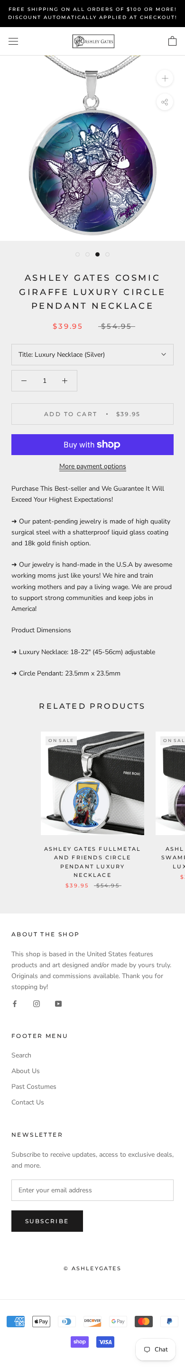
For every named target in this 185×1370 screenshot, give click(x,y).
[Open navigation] (13, 41)
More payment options (92, 466)
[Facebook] (14, 1003)
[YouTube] (58, 1003)
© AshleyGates (92, 1268)
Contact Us (27, 1102)
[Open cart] (172, 41)
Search (21, 1055)
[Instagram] (36, 1003)
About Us (25, 1070)
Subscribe (47, 1221)
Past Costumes (33, 1086)
